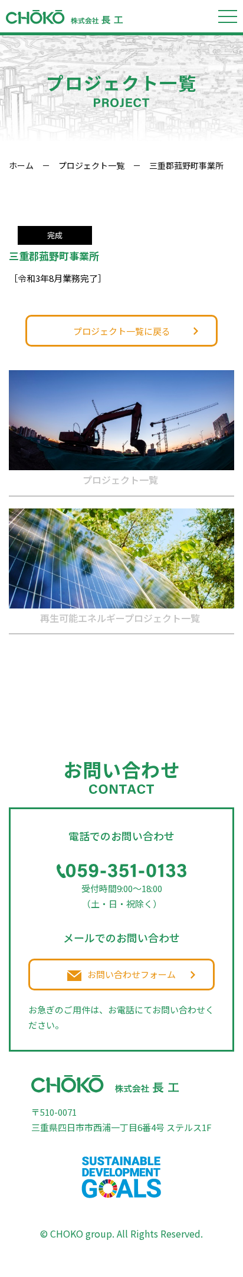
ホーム (21, 165)
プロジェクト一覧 (91, 165)
